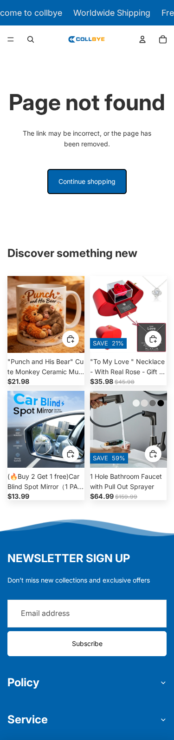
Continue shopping (87, 181)
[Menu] (10, 39)
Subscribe (87, 643)
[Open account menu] (142, 39)
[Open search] (30, 39)
